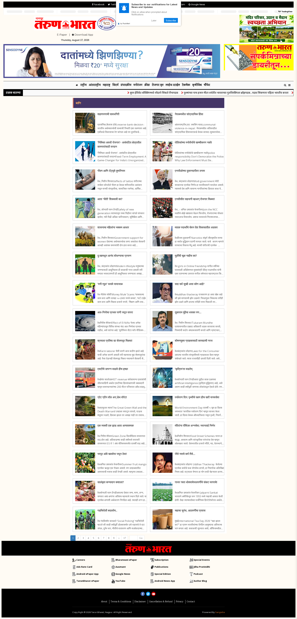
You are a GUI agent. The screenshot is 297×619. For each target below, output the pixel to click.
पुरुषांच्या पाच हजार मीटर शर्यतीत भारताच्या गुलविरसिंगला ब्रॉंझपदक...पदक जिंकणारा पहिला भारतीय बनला (221, 92)
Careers (80, 559)
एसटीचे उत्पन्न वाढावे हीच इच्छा (112, 369)
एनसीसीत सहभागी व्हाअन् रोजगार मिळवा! (195, 199)
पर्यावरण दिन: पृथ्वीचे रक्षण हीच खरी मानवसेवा (197, 397)
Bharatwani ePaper (126, 559)
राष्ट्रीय (83, 85)
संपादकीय (126, 85)
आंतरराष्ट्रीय (95, 85)
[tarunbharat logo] (148, 548)
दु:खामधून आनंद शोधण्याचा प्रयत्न (114, 255)
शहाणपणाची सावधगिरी (108, 114)
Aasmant (121, 566)
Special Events (202, 559)
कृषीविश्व (197, 85)
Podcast (198, 573)
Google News (197, 4)
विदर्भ (115, 85)
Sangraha (220, 612)
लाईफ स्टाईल (173, 85)
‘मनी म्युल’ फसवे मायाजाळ (110, 284)
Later (153, 20)
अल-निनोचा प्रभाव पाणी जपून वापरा (115, 312)
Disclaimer (140, 602)
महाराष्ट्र (106, 85)
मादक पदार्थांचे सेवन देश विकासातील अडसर (196, 227)
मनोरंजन (137, 85)
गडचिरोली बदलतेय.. (107, 510)
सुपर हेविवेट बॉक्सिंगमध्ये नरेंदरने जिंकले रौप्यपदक (139, 92)
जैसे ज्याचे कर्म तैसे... (185, 454)
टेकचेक (186, 85)
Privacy (179, 602)
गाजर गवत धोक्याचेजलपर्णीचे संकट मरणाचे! (196, 482)
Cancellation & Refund (160, 602)
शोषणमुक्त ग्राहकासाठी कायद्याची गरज (194, 340)
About (104, 602)
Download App (83, 34)
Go (140, 538)
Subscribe (171, 20)
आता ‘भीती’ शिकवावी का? (110, 199)
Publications (161, 566)
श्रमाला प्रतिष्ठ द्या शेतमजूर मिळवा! (114, 340)
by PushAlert (125, 23)
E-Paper (62, 34)
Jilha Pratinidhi (202, 566)
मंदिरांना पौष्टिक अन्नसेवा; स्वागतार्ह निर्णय (195, 425)
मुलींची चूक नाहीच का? (186, 255)
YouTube (120, 580)
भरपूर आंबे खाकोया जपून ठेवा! (112, 454)
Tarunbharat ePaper (87, 580)
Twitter (114, 4)
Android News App (165, 580)
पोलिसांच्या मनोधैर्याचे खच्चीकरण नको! (193, 142)
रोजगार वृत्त (158, 85)
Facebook (98, 4)
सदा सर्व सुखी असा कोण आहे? (189, 284)
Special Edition (163, 573)
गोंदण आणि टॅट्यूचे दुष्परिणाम (111, 171)
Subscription (161, 559)
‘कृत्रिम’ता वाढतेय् (183, 369)
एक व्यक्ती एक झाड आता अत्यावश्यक (115, 425)
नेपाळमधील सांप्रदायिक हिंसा (189, 114)
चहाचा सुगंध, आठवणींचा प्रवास (190, 510)
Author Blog (200, 580)
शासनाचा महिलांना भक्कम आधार (113, 227)
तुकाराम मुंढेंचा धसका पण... (188, 312)
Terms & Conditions (121, 602)
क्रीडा (147, 85)
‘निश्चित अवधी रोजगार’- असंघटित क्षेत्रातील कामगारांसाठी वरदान (119, 144)
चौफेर (207, 85)
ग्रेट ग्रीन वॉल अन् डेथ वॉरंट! (112, 397)
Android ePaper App (87, 573)
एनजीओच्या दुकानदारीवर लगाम (190, 171)
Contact (191, 602)
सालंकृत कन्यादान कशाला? (110, 482)
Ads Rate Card (84, 566)
